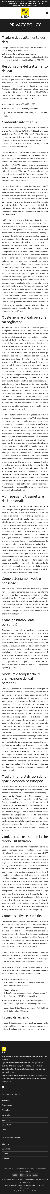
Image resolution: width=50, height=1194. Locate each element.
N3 (35, 1191)
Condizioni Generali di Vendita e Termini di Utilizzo (21, 1179)
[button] (3, 13)
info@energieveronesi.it (26, 54)
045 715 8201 (30, 104)
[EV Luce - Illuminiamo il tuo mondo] (25, 13)
